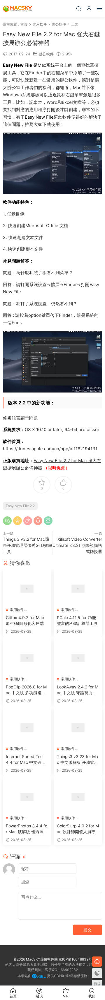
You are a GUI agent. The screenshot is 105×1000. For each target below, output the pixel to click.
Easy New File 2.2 (20, 506)
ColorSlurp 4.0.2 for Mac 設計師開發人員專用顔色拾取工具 (78, 829)
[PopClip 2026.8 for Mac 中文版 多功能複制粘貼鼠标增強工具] (27, 657)
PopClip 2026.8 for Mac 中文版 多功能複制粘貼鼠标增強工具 (26, 690)
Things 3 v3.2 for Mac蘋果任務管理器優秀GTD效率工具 (27, 545)
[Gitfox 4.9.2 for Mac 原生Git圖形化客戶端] (27, 588)
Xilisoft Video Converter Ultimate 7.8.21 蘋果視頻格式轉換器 (77, 545)
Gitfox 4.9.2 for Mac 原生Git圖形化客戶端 (25, 620)
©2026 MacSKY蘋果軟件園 (35, 959)
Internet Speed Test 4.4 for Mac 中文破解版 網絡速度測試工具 (26, 759)
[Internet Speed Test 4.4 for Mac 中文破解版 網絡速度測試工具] (27, 727)
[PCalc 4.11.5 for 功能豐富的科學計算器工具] (78, 588)
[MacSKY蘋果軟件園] (17, 8)
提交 (87, 929)
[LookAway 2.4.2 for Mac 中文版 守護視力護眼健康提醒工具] (78, 657)
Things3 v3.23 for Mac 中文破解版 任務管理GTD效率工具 (77, 759)
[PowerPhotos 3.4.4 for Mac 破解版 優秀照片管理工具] (27, 796)
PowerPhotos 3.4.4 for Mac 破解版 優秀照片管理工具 (27, 829)
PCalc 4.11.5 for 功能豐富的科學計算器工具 (77, 620)
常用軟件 (17, 609)
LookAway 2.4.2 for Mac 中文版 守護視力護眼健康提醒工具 (77, 690)
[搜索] (78, 8)
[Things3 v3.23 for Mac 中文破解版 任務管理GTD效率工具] (78, 727)
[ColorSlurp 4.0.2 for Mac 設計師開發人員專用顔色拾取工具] (78, 796)
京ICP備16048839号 (75, 959)
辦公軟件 (46, 54)
